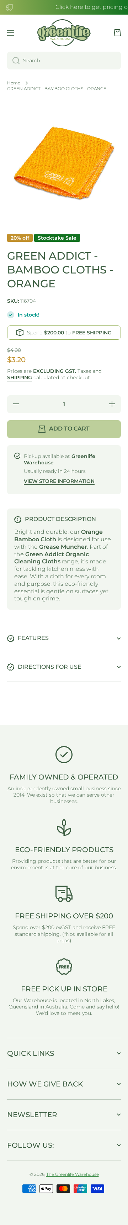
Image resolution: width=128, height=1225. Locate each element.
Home (13, 82)
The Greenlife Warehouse (72, 1174)
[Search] (13, 60)
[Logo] (64, 33)
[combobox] (64, 60)
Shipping (19, 377)
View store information (59, 481)
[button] (117, 32)
